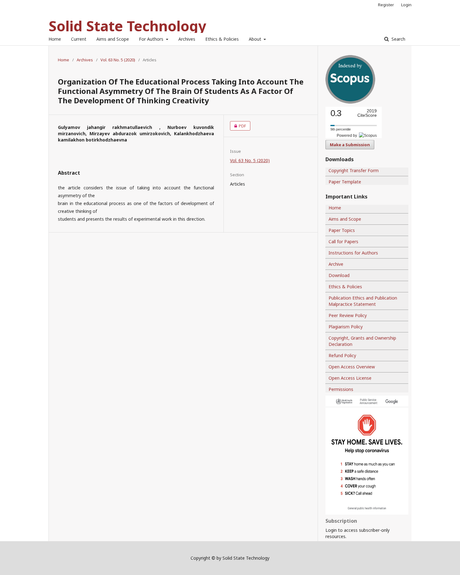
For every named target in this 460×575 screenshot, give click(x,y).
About (256, 39)
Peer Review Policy (348, 315)
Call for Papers (343, 241)
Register (386, 5)
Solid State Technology (127, 25)
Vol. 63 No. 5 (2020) (117, 60)
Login (406, 5)
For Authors (152, 39)
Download (339, 275)
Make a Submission (350, 144)
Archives (186, 39)
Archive (336, 264)
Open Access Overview (352, 367)
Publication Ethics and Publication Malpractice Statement (363, 301)
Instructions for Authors (353, 253)
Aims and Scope (112, 39)
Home (55, 39)
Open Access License (350, 378)
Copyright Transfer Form (354, 170)
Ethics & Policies (222, 39)
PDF (238, 126)
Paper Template (345, 182)
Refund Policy (342, 355)
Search (397, 39)
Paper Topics (342, 230)
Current (78, 39)
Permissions (341, 389)
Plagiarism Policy (346, 327)
